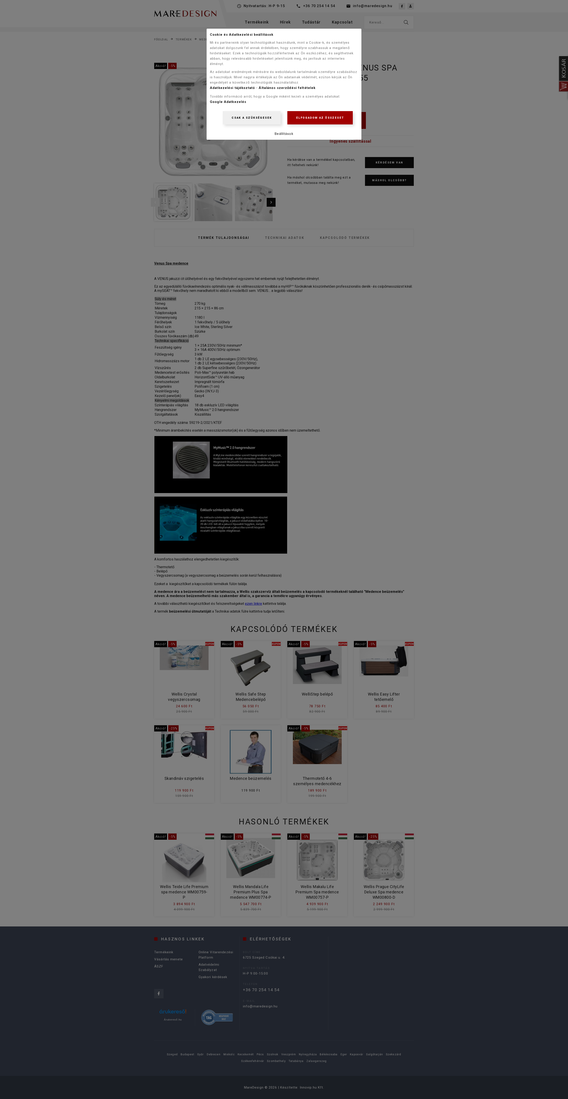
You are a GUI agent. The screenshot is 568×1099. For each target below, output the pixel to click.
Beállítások (284, 134)
